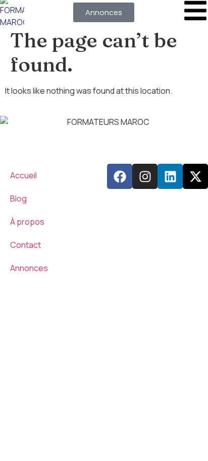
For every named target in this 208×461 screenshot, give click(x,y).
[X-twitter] (195, 176)
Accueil (23, 175)
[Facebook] (119, 176)
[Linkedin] (170, 176)
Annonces (29, 268)
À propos (27, 221)
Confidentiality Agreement (49, 297)
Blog (18, 198)
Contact (25, 244)
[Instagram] (145, 176)
